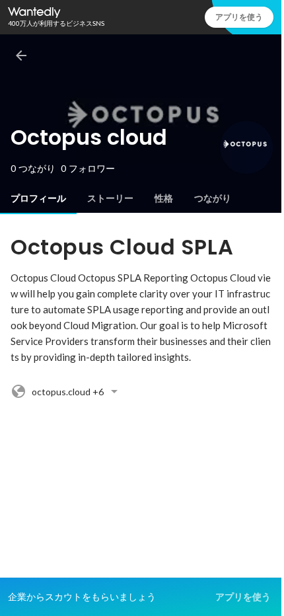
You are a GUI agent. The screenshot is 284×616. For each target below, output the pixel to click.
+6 (68, 391)
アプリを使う (239, 16)
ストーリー (110, 198)
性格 (164, 198)
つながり (212, 198)
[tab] (38, 198)
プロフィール (38, 198)
